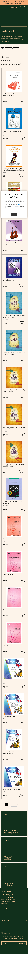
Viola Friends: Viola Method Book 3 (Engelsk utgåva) (14, 390)
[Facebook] (2, 909)
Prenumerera (21, 943)
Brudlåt (5, 645)
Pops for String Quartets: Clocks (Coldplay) (13, 502)
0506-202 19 (9, 903)
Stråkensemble (10, 48)
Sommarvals (7, 610)
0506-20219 (20, 204)
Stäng (14, 214)
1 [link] (6, 804)
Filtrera (5, 60)
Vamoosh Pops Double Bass (11, 789)
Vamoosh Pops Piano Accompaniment (9, 752)
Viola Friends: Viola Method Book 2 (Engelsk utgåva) (14, 428)
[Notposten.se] (14, 7)
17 (21, 804)
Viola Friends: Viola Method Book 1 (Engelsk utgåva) (14, 465)
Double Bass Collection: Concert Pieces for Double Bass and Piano (13, 169)
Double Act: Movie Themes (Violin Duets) (14, 243)
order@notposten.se (16, 203)
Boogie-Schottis (8, 574)
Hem (2, 47)
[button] (20, 7)
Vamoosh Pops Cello (9, 681)
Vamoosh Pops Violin (9, 716)
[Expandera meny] (3, 7)
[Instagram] (6, 909)
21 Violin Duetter (8, 280)
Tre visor (6, 539)
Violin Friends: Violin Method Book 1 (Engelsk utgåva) (14, 353)
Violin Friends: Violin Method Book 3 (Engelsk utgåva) (14, 316)
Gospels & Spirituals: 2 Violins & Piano (13, 132)
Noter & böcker (8, 47)
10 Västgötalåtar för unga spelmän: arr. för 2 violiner (14, 94)
